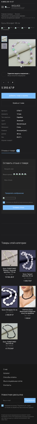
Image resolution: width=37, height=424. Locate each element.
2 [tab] (23, 66)
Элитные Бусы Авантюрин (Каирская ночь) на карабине (27, 311)
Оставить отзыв (18, 207)
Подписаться (29, 400)
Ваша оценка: (7, 174)
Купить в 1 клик (18, 103)
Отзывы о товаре (10, 151)
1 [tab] (21, 66)
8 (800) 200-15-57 (7, 2)
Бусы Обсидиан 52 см (9, 310)
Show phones (16, 2)
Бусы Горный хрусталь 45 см (27, 275)
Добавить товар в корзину (18, 96)
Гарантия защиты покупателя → (19, 73)
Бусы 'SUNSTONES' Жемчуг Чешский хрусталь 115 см (9, 270)
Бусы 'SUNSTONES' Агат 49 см (9, 342)
